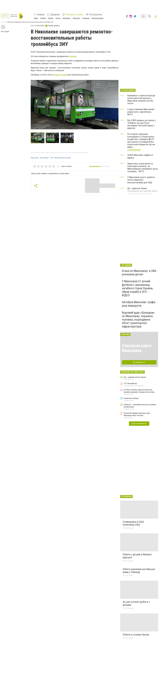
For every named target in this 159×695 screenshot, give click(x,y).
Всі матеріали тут (139, 362)
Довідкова (85, 18)
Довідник (55, 14)
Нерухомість (67, 18)
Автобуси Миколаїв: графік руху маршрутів (138, 303)
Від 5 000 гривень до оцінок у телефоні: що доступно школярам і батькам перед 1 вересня (141, 124)
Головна (3, 22)
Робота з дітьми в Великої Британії (137, 556)
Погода (58, 18)
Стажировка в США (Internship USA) (133, 523)
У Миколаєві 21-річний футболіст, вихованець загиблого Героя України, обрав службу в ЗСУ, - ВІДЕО (137, 288)
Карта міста (76, 18)
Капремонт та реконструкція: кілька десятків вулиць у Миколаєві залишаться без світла (141, 99)
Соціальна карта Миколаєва (136, 348)
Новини (41, 14)
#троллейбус (44, 158)
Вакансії (51, 18)
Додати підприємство (139, 423)
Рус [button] (143, 16)
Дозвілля (43, 18)
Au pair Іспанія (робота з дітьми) (136, 603)
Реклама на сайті (74, 14)
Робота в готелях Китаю (136, 634)
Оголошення (95, 14)
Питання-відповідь (98, 18)
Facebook (73, 56)
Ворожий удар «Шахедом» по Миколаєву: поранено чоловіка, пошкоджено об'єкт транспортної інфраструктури (138, 319)
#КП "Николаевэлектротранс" (60, 158)
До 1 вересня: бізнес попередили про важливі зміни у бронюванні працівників (142, 191)
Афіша (36, 18)
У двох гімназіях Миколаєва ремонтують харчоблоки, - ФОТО (140, 112)
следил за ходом (60, 75)
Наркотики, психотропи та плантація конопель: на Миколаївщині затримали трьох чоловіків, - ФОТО (142, 167)
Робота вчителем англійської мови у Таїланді (139, 571)
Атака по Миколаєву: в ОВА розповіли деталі (139, 272)
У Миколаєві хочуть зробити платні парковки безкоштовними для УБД (141, 180)
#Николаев (34, 158)
